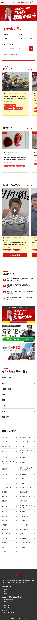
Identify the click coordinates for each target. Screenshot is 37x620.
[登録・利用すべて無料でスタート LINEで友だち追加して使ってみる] (18, 333)
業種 (20, 34)
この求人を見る (15, 255)
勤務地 (6, 34)
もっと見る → (29, 70)
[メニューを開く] (35, 2)
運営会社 (4, 607)
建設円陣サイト (6, 610)
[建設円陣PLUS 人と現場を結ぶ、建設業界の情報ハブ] (18, 351)
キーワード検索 (8, 44)
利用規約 (4, 605)
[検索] (31, 48)
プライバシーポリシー (8, 612)
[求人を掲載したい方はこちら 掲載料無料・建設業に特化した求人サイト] (18, 314)
